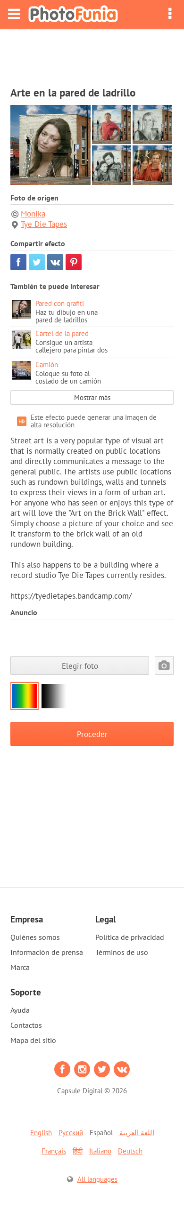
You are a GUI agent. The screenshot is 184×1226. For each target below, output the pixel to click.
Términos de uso (121, 952)
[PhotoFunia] (73, 14)
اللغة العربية (136, 1132)
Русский (71, 1132)
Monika (33, 213)
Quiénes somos (35, 937)
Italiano (100, 1150)
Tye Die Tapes (44, 224)
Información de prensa (46, 952)
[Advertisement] (92, 54)
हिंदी (78, 1150)
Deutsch (130, 1150)
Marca (20, 967)
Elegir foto (80, 665)
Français (54, 1150)
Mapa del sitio (33, 1040)
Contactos (26, 1025)
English (41, 1132)
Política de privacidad (129, 937)
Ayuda (20, 1010)
